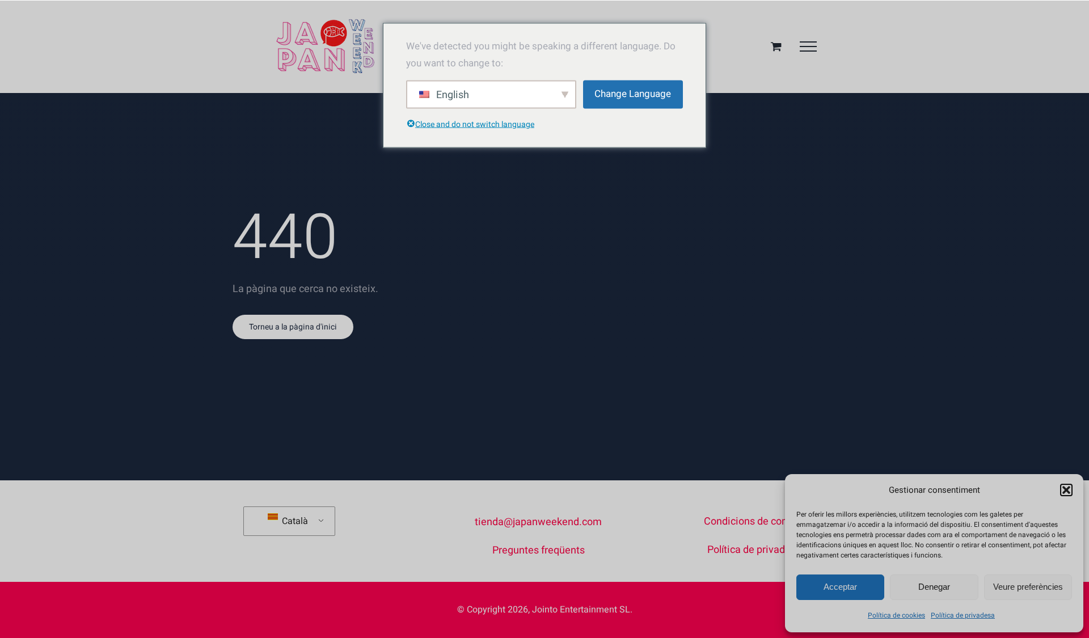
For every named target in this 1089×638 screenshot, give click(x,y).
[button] (1066, 490)
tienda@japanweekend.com (538, 522)
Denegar (934, 586)
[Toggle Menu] (808, 46)
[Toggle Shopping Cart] (776, 46)
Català (294, 521)
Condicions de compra (754, 521)
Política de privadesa (963, 615)
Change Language (632, 94)
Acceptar (840, 586)
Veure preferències (1028, 586)
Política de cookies (896, 615)
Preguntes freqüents (538, 550)
